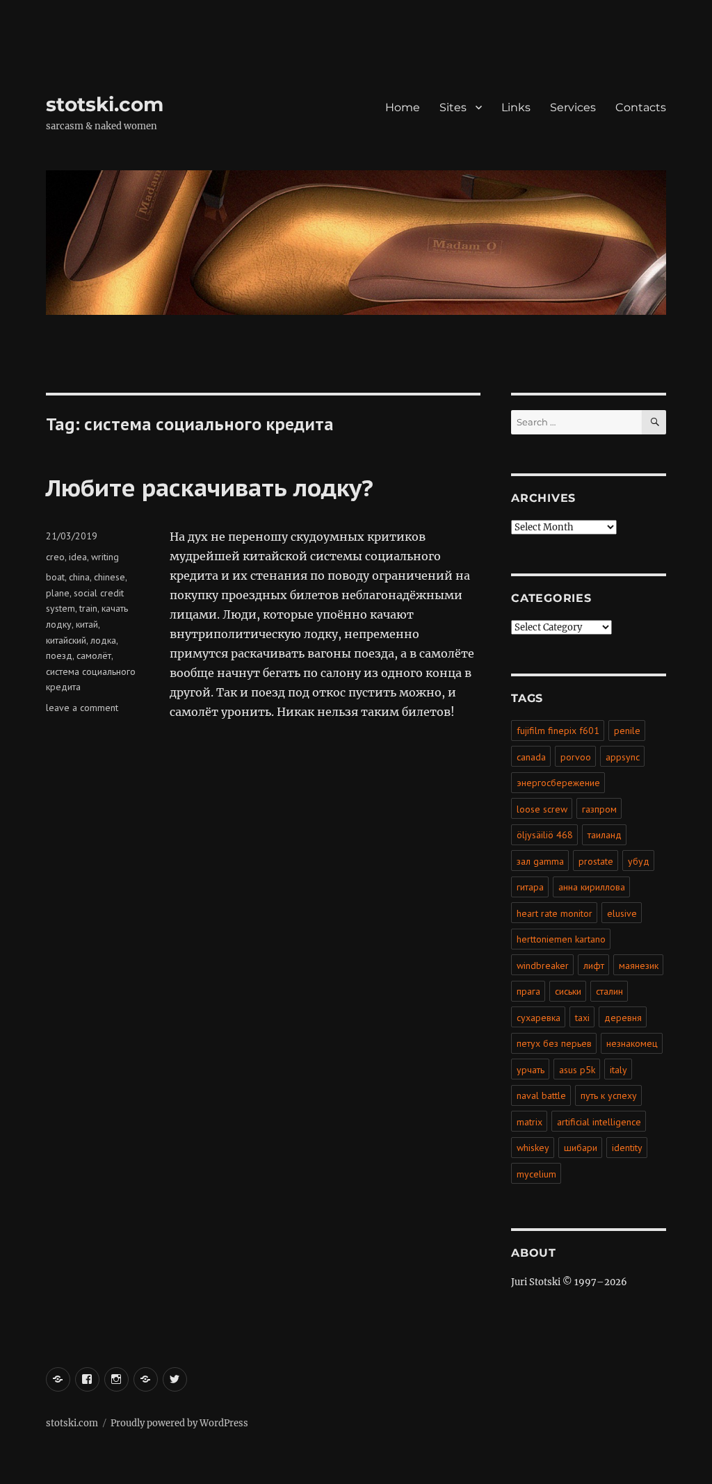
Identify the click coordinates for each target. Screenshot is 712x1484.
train (88, 608)
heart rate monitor (554, 913)
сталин (609, 991)
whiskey (533, 1147)
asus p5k (577, 1069)
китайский (66, 640)
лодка (103, 640)
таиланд (605, 835)
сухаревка (538, 1017)
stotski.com (104, 104)
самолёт (93, 655)
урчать (530, 1069)
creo (55, 557)
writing (105, 557)
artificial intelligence (599, 1122)
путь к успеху (609, 1095)
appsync (623, 757)
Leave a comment (82, 707)
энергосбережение (558, 782)
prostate (595, 861)
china (79, 577)
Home (402, 107)
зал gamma (540, 861)
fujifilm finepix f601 (558, 730)
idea (78, 557)
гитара (530, 887)
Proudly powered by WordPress (179, 1423)
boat (55, 577)
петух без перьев (554, 1043)
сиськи (568, 991)
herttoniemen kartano (561, 939)
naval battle (541, 1095)
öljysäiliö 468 (545, 835)
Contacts (640, 107)
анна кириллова (591, 887)
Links (516, 107)
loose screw (542, 809)
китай (87, 624)
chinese (109, 577)
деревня (623, 1017)
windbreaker (543, 965)
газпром (599, 809)
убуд (638, 861)
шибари (580, 1147)
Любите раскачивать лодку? (209, 487)
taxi (582, 1017)
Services (573, 107)
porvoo (575, 757)
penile (627, 730)
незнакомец (632, 1043)
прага (528, 991)
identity (627, 1147)
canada (531, 757)
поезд (59, 655)
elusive (622, 913)
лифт (593, 965)
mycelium (536, 1174)
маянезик (638, 965)
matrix (529, 1122)
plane (58, 593)
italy (618, 1069)
